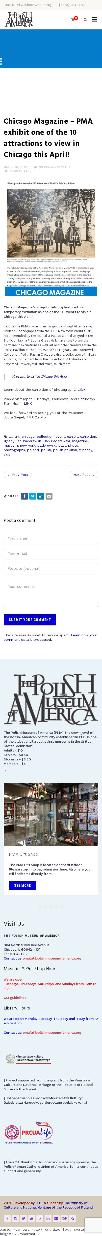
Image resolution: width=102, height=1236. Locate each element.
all (11, 436)
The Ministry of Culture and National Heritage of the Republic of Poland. (48, 1205)
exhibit (72, 436)
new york (27, 445)
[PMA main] (19, 19)
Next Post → (84, 475)
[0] (71, 19)
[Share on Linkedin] (40, 496)
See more (22, 886)
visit (7, 454)
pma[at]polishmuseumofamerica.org (52, 958)
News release (20, 171)
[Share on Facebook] (24, 496)
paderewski (46, 445)
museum (11, 445)
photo (73, 445)
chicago (28, 436)
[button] (40, 906)
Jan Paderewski (57, 441)
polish (46, 450)
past (62, 445)
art (17, 436)
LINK (81, 389)
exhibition (88, 436)
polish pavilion (65, 450)
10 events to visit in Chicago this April (39, 376)
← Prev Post (17, 475)
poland (33, 450)
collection (45, 436)
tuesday (85, 450)
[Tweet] (32, 496)
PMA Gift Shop (23, 854)
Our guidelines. (15, 997)
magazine (80, 441)
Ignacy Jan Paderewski (23, 441)
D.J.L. (39, 1203)
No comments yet (52, 167)
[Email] (49, 496)
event (60, 436)
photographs (14, 450)
